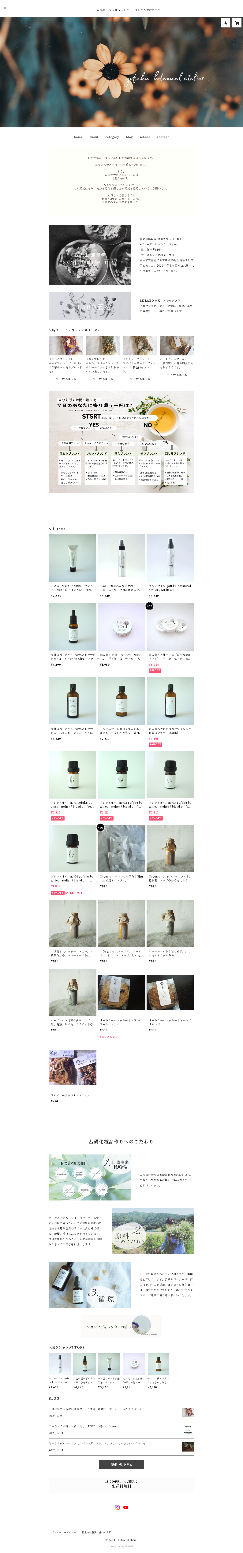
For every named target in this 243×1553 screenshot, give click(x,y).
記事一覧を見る (121, 1465)
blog (129, 137)
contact (163, 137)
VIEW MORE (66, 379)
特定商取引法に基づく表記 (96, 1532)
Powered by (117, 1546)
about (94, 137)
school (145, 137)
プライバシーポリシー (64, 1532)
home (78, 137)
